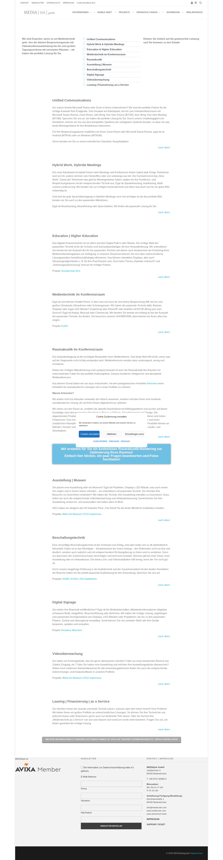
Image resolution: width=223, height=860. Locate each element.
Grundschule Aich (70, 271)
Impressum (125, 441)
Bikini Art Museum (72, 514)
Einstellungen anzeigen (134, 434)
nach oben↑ (164, 147)
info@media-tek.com (157, 807)
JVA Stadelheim (88, 579)
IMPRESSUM (153, 819)
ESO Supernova (92, 514)
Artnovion (152, 383)
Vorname (85, 800)
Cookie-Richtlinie (100, 441)
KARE (66, 579)
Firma (84, 788)
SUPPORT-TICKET (156, 824)
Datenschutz (114, 441)
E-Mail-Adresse (88, 776)
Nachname (86, 812)
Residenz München (71, 630)
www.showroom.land (156, 814)
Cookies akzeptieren (90, 434)
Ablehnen (111, 434)
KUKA (64, 326)
